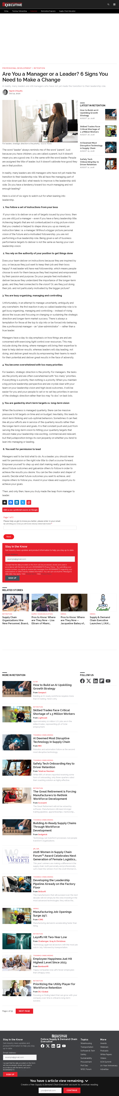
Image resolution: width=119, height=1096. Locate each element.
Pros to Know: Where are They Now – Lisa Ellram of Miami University (43, 620)
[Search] (108, 4)
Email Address (12, 554)
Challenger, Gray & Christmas (51, 941)
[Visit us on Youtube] (108, 681)
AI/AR (35, 682)
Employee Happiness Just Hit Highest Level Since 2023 (52, 960)
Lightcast (42, 718)
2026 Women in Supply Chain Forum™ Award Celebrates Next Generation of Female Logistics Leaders (54, 855)
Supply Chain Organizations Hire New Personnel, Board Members (15, 620)
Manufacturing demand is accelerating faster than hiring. (55, 924)
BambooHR (43, 966)
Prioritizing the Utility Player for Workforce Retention (54, 985)
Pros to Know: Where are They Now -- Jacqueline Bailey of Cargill (73, 620)
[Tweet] (22, 502)
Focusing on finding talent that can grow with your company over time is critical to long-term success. (55, 998)
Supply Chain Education (42, 614)
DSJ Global (43, 992)
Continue (72, 1090)
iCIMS (40, 919)
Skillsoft (42, 891)
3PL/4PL (36, 849)
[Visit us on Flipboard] (101, 681)
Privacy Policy (46, 574)
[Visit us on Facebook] (82, 681)
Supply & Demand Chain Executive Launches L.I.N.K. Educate (100, 620)
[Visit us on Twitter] (88, 681)
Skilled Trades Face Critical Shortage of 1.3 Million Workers (90, 129)
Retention (39, 68)
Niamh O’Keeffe (16, 91)
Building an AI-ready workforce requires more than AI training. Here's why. (53, 697)
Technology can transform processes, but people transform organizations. (55, 839)
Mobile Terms (31, 574)
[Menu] (114, 4)
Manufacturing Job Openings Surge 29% (52, 913)
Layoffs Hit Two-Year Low (50, 937)
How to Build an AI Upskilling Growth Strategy (89, 113)
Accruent (42, 803)
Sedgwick (42, 834)
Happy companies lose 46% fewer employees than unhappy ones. (53, 971)
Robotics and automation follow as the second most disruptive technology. (54, 750)
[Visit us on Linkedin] (95, 681)
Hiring (63, 614)
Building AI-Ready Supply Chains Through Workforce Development (54, 826)
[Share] (10, 502)
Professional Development (16, 68)
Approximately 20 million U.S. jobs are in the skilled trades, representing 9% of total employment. (52, 724)
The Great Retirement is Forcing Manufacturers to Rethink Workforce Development (54, 795)
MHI (39, 746)
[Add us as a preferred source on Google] (28, 502)
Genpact (42, 692)
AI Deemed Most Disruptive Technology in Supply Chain (91, 145)
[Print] (4, 502)
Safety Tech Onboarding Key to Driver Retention (89, 162)
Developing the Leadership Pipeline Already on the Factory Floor (54, 883)
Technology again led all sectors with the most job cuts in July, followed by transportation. (55, 946)
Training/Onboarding (43, 735)
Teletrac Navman (46, 771)
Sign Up (12, 578)
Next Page (24, 1011)
